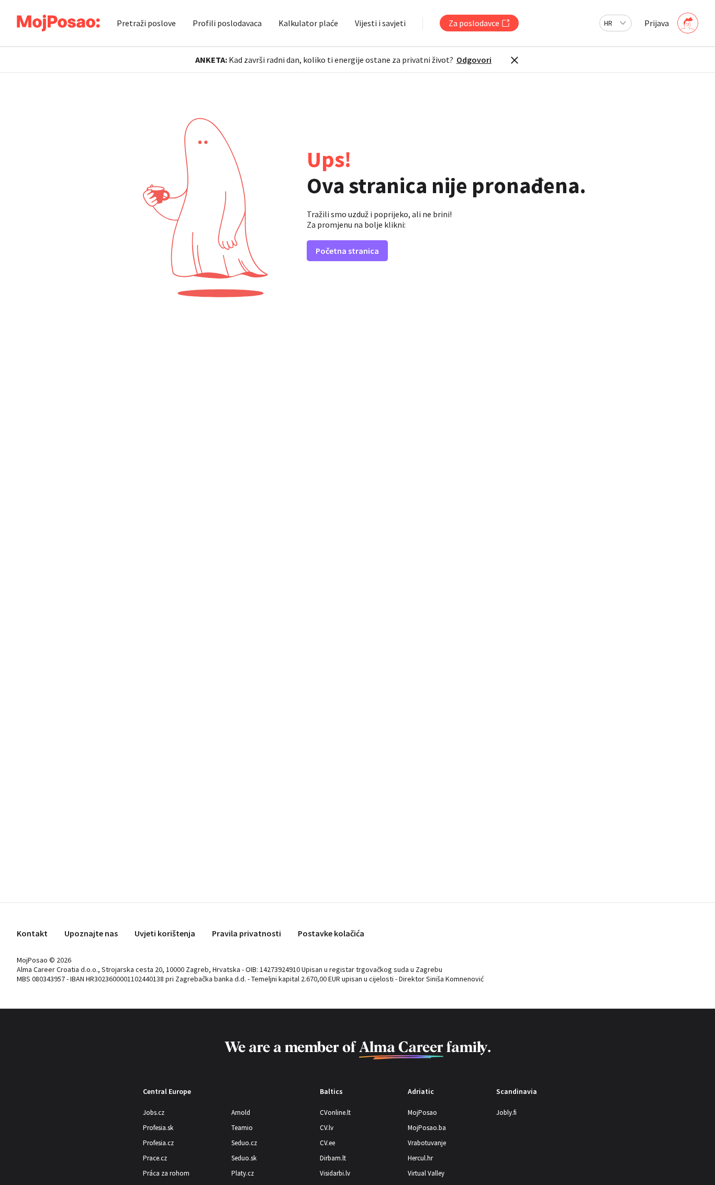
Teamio (242, 1127)
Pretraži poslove (146, 23)
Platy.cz (242, 1173)
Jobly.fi (506, 1112)
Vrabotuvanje (427, 1142)
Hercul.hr (420, 1158)
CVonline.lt (335, 1112)
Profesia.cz (158, 1142)
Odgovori (473, 59)
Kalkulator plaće (308, 23)
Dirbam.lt (333, 1158)
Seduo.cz (244, 1142)
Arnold (240, 1112)
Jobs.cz (153, 1112)
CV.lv (326, 1127)
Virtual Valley (426, 1173)
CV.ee (327, 1142)
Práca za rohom (166, 1173)
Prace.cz (155, 1158)
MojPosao (422, 1112)
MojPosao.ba (427, 1127)
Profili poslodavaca (227, 23)
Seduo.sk (243, 1158)
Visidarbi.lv (335, 1173)
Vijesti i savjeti (380, 23)
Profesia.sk (158, 1127)
